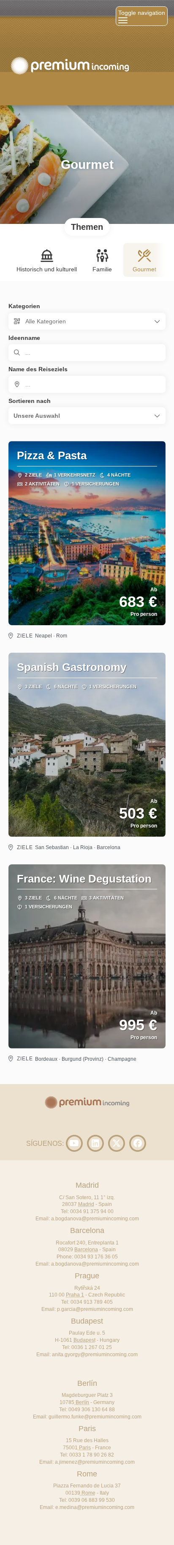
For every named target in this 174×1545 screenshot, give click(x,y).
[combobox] (87, 384)
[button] (87, 415)
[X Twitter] (116, 1143)
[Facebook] (137, 1143)
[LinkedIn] (95, 1143)
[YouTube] (74, 1143)
